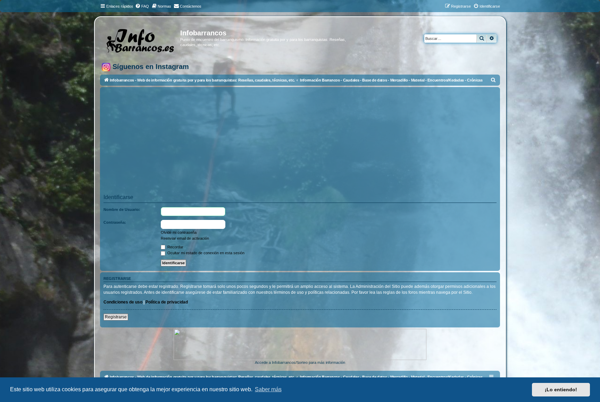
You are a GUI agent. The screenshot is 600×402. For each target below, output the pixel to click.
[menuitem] (142, 6)
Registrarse (116, 317)
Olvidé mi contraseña (179, 232)
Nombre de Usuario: (121, 209)
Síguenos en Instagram (149, 66)
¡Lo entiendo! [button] (561, 389)
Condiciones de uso (122, 302)
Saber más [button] (268, 389)
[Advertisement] (311, 142)
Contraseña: (114, 222)
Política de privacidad (166, 302)
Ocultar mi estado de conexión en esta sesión (205, 253)
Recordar (174, 247)
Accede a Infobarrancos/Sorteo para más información (300, 362)
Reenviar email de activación (185, 238)
